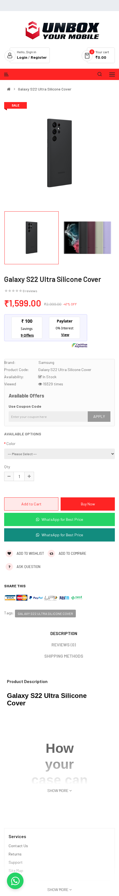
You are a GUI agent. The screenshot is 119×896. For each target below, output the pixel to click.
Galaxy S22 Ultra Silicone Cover (44, 89)
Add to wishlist (30, 553)
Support (16, 862)
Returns (15, 854)
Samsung (46, 362)
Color (10, 443)
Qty (7, 466)
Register (39, 57)
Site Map (16, 870)
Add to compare (72, 553)
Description (63, 633)
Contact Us (18, 845)
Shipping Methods (63, 655)
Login (22, 57)
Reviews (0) (63, 644)
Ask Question (28, 566)
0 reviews (30, 291)
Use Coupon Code (25, 406)
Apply (99, 416)
